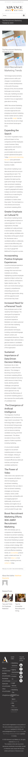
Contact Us (14, 678)
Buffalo (4, 673)
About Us (16, 741)
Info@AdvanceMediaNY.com (17, 2)
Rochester (5, 678)
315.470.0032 (6, 671)
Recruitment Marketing (18, 568)
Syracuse (5, 683)
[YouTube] (21, 676)
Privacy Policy (19, 731)
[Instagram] (21, 673)
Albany (4, 668)
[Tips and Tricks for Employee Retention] (7, 594)
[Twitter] (21, 680)
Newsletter (14, 710)
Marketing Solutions (14, 664)
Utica (3, 689)
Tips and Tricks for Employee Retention (7, 606)
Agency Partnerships (14, 671)
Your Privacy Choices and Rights (11, 733)
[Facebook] (21, 669)
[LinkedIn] (21, 665)
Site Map (13, 704)
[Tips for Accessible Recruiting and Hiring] (20, 594)
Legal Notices (14, 684)
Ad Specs (13, 698)
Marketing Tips (14, 691)
